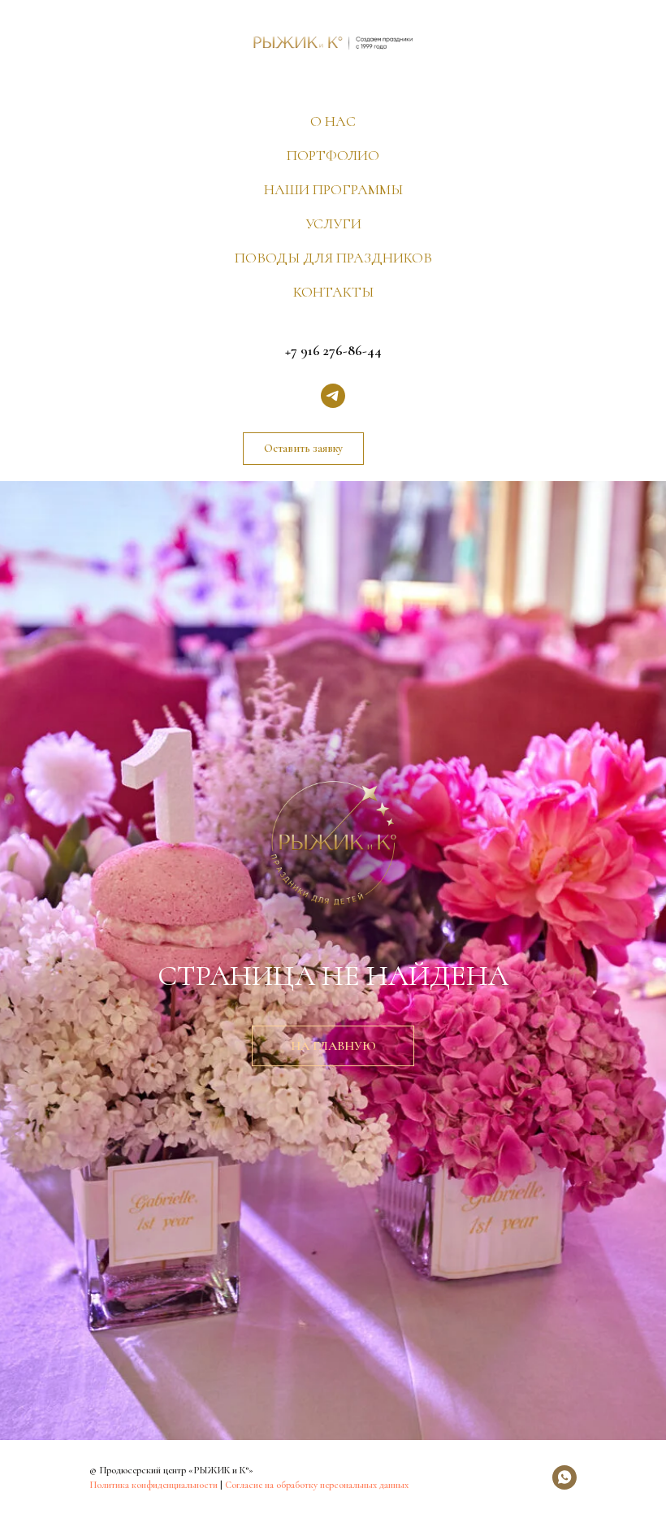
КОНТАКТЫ (333, 292)
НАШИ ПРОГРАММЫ (333, 189)
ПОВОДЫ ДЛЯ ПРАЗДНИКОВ (333, 258)
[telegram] (333, 396)
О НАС (333, 121)
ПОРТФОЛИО (333, 155)
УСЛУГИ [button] (333, 223)
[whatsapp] (564, 1477)
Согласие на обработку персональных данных (317, 1484)
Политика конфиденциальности (153, 1484)
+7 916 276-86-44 (333, 350)
